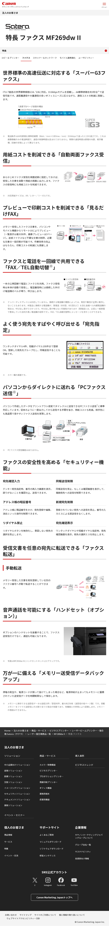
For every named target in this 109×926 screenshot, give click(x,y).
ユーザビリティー (86, 57)
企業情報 (80, 827)
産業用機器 (45, 799)
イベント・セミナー (14, 815)
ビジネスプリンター (59, 730)
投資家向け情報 (82, 858)
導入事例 (79, 755)
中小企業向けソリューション (17, 764)
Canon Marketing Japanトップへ (54, 897)
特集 (6, 848)
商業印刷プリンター (48, 782)
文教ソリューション (13, 782)
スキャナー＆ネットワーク (45, 57)
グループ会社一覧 (83, 844)
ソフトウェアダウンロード (51, 848)
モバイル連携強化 (68, 57)
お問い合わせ (11, 914)
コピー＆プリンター (10, 57)
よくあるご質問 (47, 834)
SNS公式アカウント (54, 872)
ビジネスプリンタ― (48, 770)
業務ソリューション (13, 805)
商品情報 (8, 834)
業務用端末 (45, 793)
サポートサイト (49, 827)
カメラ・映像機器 (47, 764)
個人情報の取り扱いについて (72, 914)
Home (7, 730)
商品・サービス (39, 730)
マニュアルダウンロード (50, 841)
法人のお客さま (10, 12)
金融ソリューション (13, 770)
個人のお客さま (14, 827)
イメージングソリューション (17, 787)
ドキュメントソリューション (17, 799)
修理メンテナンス (47, 855)
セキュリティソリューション (17, 793)
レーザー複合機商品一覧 (39, 733)
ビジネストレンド (84, 764)
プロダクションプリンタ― (51, 776)
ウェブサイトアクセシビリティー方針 (23, 918)
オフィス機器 (46, 787)
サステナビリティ (83, 851)
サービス (8, 841)
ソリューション (12, 755)
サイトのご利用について (45, 914)
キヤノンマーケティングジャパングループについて (88, 836)
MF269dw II (59, 733)
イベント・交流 (11, 855)
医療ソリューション (13, 776)
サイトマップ (26, 914)
